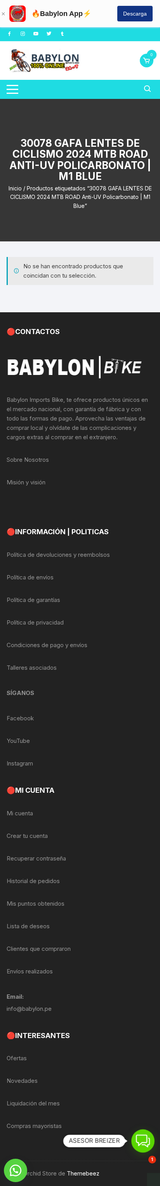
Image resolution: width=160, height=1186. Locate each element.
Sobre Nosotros (28, 459)
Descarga (135, 14)
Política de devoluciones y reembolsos (58, 554)
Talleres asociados (32, 667)
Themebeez (83, 1173)
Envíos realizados (30, 971)
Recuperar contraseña (36, 858)
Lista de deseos (28, 926)
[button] (15, 1170)
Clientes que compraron (39, 948)
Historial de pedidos (33, 881)
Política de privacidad (35, 622)
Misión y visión (26, 482)
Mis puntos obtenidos (35, 903)
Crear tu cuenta (27, 835)
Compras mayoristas (34, 1126)
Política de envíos (30, 577)
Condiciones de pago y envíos (47, 645)
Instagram (20, 763)
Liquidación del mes (33, 1103)
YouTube (18, 740)
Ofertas (17, 1058)
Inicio (15, 188)
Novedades (22, 1080)
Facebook (20, 718)
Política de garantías (33, 600)
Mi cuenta (20, 813)
